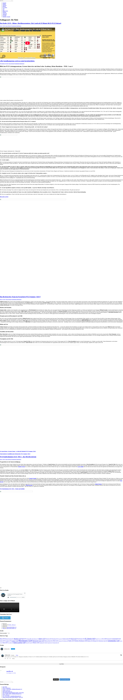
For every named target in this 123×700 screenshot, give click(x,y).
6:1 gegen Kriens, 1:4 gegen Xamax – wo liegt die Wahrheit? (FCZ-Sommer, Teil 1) (18, 451)
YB (46, 642)
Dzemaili (60, 638)
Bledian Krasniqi (9, 638)
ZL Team (4, 15)
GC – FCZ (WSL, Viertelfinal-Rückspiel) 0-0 (12, 696)
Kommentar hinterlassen (16, 26)
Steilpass (4, 12)
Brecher (18, 638)
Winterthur (42, 642)
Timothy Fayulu (21, 466)
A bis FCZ (5, 13)
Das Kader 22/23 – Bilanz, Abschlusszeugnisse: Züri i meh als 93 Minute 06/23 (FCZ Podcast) (30, 23)
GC (104, 638)
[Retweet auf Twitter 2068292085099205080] (8, 658)
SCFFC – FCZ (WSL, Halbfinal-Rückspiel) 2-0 (12, 689)
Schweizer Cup (103, 640)
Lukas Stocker (8, 26)
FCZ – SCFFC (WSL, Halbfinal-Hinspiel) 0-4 (12, 693)
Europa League (67, 638)
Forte (97, 638)
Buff (24, 638)
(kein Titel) (5, 686)
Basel (2, 638)
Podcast (4, 6)
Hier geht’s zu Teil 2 (4, 196)
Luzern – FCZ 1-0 (6, 690)
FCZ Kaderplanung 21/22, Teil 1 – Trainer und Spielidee (12, 488)
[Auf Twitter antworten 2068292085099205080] (5, 658)
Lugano (8, 640)
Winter (36, 642)
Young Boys (50, 642)
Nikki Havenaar (29, 485)
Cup (3, 9)
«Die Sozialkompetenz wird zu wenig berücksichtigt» (17, 61)
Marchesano (25, 641)
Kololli (109, 638)
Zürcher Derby (56, 642)
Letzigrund (116, 638)
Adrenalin (5, 14)
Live (2, 640)
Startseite (4, 2)
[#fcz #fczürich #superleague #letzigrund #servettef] (61, 676)
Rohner (90, 640)
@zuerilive (12, 655)
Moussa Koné (48, 640)
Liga (3, 8)
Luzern (15, 640)
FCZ (74, 638)
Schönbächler (114, 640)
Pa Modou (65, 640)
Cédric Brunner (34, 638)
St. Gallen (10, 642)
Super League (19, 642)
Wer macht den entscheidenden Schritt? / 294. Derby (13, 692)
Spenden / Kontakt (6, 16)
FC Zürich (90, 638)
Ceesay (28, 638)
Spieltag (4, 4)
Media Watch (5, 11)
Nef (55, 640)
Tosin (30, 642)
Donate (6, 617)
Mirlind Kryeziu (38, 640)
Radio (71, 640)
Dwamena (55, 638)
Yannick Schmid (32, 478)
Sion (5, 642)
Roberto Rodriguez (81, 640)
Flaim (4, 628)
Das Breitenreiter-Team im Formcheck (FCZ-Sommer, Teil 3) (20, 297)
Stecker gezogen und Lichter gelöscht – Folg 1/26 (13, 697)
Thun (27, 642)
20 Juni (17, 655)
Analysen (4, 5)
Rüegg (95, 640)
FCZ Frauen (81, 638)
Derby (42, 638)
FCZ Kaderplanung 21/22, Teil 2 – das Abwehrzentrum (18, 457)
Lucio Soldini (80, 466)
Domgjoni (49, 638)
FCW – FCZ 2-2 (12, 624)
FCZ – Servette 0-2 (6, 688)
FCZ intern (5, 7)
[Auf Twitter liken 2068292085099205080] (10, 658)
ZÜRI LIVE (7, 655)
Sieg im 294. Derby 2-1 (11, 627)
